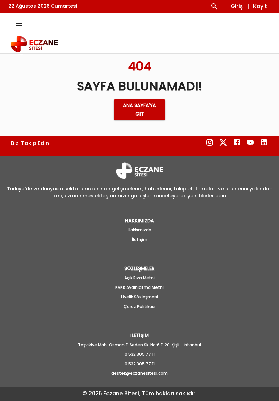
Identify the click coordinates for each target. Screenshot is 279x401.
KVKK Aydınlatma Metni (139, 287)
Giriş (237, 6)
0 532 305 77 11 (140, 354)
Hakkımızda (139, 230)
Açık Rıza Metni (139, 278)
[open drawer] (19, 24)
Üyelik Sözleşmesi (139, 297)
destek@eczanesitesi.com (139, 373)
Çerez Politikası (139, 306)
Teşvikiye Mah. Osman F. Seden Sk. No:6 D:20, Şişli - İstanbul (139, 345)
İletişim (139, 239)
